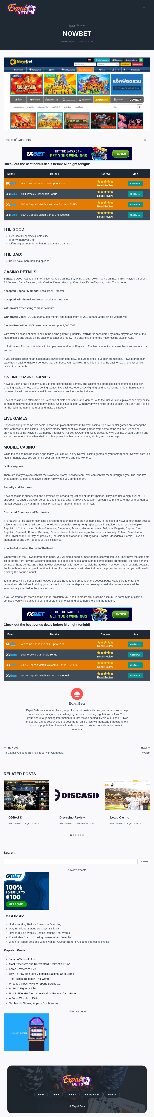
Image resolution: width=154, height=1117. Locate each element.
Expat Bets (69, 41)
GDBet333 (15, 817)
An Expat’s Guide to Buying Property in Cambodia (33, 750)
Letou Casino (119, 817)
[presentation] (26, 795)
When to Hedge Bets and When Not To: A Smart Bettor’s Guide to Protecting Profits (59, 941)
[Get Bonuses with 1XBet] (77, 159)
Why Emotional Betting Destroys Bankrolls (34, 928)
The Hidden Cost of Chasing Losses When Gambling (40, 937)
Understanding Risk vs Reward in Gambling (35, 924)
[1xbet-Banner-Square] (77, 1032)
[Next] (145, 806)
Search (144, 861)
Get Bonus (135, 183)
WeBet (145, 750)
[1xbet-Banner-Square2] (77, 891)
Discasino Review (72, 817)
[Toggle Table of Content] (143, 140)
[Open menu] (144, 8)
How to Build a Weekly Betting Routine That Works (39, 932)
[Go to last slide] (8, 806)
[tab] (71, 835)
